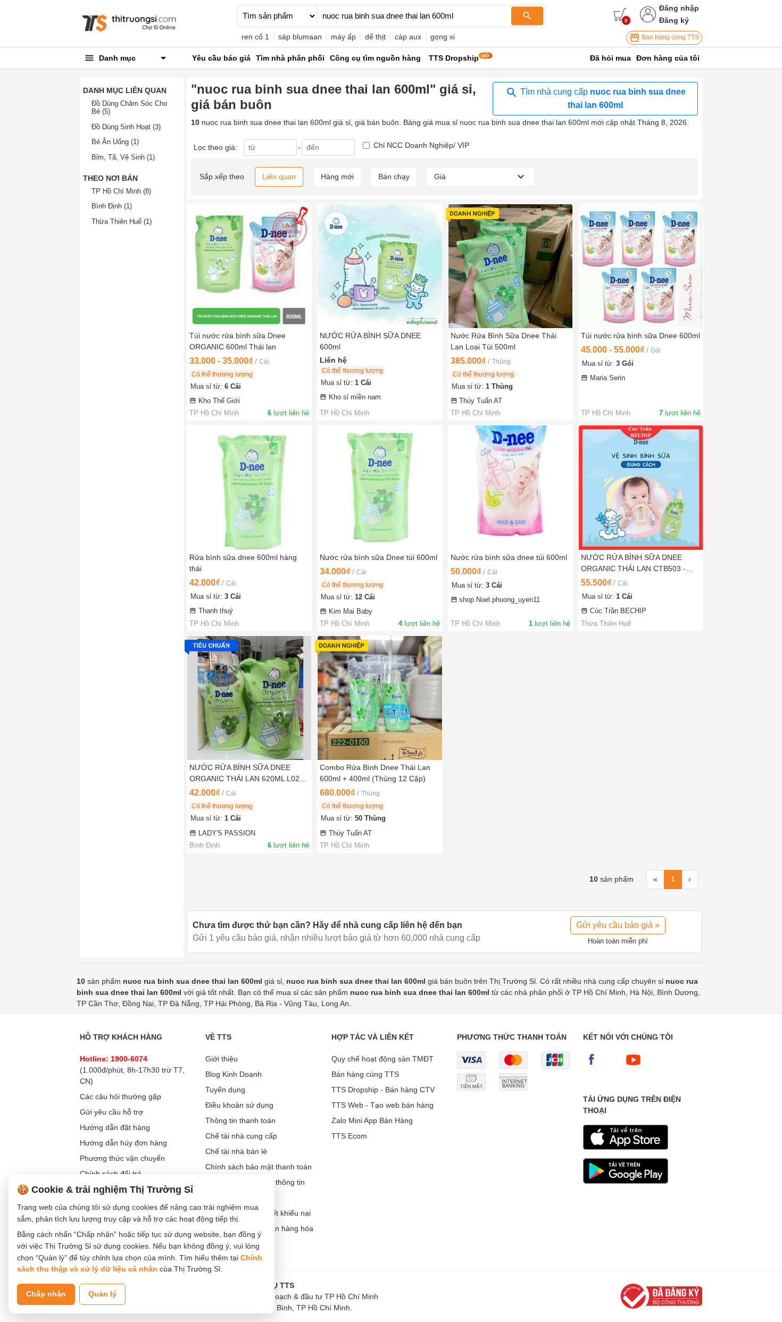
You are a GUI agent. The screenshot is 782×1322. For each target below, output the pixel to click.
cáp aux (408, 36)
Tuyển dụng (225, 1089)
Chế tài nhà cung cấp (241, 1136)
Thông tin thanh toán (240, 1120)
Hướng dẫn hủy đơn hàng (123, 1143)
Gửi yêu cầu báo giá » (618, 925)
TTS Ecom (349, 1136)
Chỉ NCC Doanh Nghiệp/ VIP (421, 145)
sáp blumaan (300, 36)
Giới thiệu (221, 1059)
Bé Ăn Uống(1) (115, 142)
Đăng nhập (679, 8)
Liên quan (279, 176)
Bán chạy (394, 176)
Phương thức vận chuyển (122, 1158)
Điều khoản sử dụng (239, 1105)
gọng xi (442, 36)
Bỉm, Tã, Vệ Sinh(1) (123, 157)
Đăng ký (674, 20)
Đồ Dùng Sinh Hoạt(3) (126, 127)
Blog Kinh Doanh (233, 1074)
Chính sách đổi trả (111, 1173)
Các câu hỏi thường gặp (120, 1096)
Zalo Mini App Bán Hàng (372, 1120)
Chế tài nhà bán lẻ (236, 1151)
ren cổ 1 (255, 36)
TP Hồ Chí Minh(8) (121, 191)
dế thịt (375, 36)
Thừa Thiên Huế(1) (121, 221)
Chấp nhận (46, 1294)
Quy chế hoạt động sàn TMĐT (382, 1059)
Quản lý (102, 1294)
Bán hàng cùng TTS (669, 37)
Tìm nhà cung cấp (602, 98)
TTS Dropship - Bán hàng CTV (383, 1089)
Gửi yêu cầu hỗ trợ (111, 1112)
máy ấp (343, 36)
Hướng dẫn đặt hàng (115, 1127)
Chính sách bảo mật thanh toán (258, 1166)
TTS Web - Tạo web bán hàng (382, 1105)
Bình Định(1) (111, 206)
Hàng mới (337, 176)
